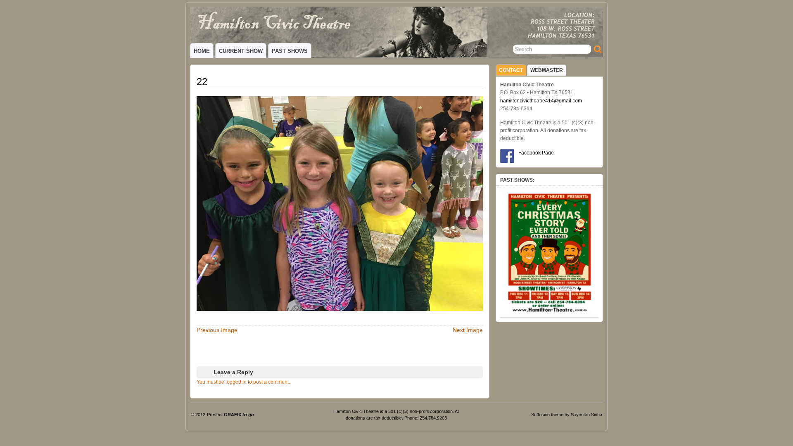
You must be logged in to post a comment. (243, 382)
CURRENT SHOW (241, 51)
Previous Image (217, 330)
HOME (202, 51)
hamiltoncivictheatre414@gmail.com (541, 101)
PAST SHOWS (290, 51)
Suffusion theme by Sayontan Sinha (566, 414)
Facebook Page (536, 153)
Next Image (468, 330)
